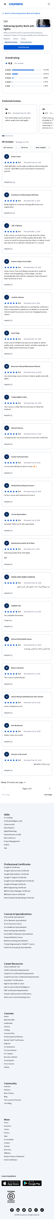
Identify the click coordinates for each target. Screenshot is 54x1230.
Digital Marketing (10, 831)
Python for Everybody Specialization (17, 947)
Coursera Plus (9, 1033)
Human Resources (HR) (12, 834)
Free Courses (9, 1064)
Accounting (8, 817)
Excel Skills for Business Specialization (18, 934)
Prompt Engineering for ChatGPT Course (19, 944)
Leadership (8, 1023)
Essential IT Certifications (13, 980)
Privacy (7, 1133)
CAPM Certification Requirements (16, 970)
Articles (7, 1146)
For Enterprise (9, 1047)
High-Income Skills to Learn (14, 983)
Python (6, 844)
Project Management (12, 841)
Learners (7, 1086)
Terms (6, 1129)
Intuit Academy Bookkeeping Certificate (19, 898)
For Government (10, 1050)
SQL (5, 848)
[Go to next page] (49, 788)
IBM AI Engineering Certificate (15, 887)
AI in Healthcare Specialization (15, 927)
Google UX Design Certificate (15, 884)
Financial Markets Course (13, 937)
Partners (7, 1090)
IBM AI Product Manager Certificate (17, 891)
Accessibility (9, 1139)
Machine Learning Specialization (16, 941)
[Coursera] (16, 4)
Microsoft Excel (9, 838)
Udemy (6, 1067)
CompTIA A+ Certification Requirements (19, 973)
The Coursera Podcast (12, 1100)
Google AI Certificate (12, 867)
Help (5, 1136)
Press (6, 1122)
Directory (7, 1149)
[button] (13, 782)
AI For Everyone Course (13, 924)
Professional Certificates (13, 1037)
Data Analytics (9, 828)
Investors (7, 1126)
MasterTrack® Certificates (14, 1040)
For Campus (8, 1053)
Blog (5, 1096)
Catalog (7, 1030)
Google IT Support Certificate (15, 877)
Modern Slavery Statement (14, 1156)
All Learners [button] (8, 147)
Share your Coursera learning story (17, 997)
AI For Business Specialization (15, 920)
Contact (7, 1143)
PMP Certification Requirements (16, 990)
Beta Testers (9, 1093)
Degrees (7, 1043)
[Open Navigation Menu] (5, 4)
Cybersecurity (9, 824)
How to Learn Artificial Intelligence (17, 987)
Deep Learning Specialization (15, 930)
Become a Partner (10, 1057)
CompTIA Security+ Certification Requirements (21, 977)
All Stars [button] (24, 147)
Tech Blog (8, 1103)
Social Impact (9, 1060)
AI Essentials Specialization (14, 917)
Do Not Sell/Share (10, 1160)
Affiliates (7, 1153)
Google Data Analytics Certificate (16, 874)
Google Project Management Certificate (19, 881)
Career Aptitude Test (12, 967)
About (6, 1016)
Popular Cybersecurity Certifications (17, 994)
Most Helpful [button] (41, 147)
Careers (7, 1026)
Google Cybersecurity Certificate (16, 871)
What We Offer (9, 1020)
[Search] (49, 4)
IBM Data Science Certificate (14, 894)
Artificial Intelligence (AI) (13, 821)
